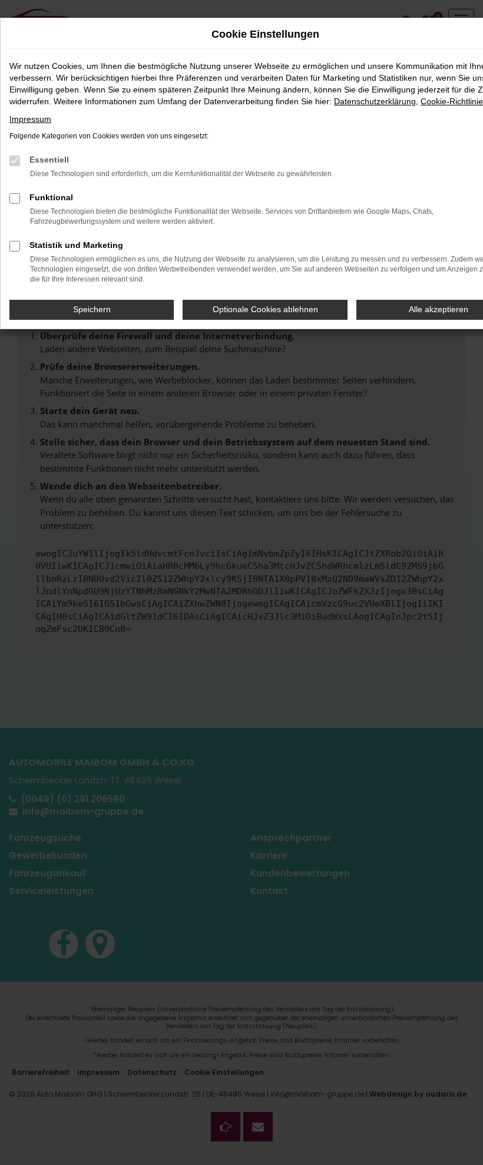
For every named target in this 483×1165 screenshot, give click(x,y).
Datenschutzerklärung (375, 101)
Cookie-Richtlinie (452, 101)
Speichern (92, 309)
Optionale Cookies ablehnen (265, 309)
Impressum (30, 119)
